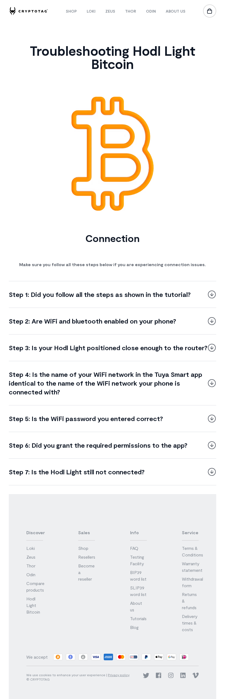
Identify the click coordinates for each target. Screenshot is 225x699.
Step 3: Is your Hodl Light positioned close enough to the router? (108, 348)
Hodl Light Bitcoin (33, 605)
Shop (71, 11)
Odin (151, 11)
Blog (134, 627)
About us (175, 11)
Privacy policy (119, 675)
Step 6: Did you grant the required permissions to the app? (98, 445)
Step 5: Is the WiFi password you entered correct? (86, 418)
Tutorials (138, 618)
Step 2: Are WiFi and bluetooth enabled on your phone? (92, 321)
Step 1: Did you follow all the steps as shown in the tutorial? (100, 294)
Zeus (110, 11)
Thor (130, 11)
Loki (91, 11)
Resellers (86, 556)
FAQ (134, 548)
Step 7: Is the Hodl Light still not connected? (77, 472)
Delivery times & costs (190, 623)
